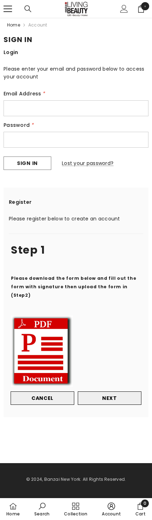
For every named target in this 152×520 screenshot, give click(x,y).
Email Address (24, 93)
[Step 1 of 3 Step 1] (76, 233)
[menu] (8, 9)
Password (19, 125)
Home (13, 25)
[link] (42, 509)
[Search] (28, 9)
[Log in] (124, 9)
